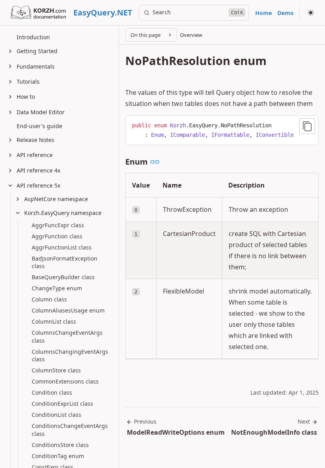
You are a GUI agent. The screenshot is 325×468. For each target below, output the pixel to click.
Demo (285, 13)
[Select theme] (311, 12)
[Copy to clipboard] (307, 126)
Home (263, 13)
